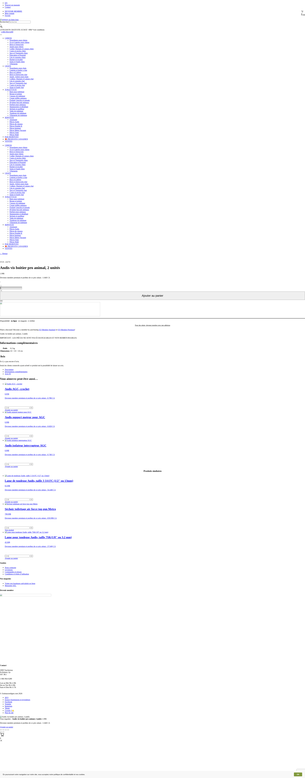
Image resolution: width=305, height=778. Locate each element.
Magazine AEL (10, 586)
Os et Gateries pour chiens (19, 42)
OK (298, 774)
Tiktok (7, 708)
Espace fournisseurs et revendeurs (17, 700)
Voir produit (9, 530)
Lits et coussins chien (17, 57)
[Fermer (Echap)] (1, 729)
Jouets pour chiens (16, 47)
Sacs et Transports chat (18, 83)
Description (9, 370)
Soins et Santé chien (17, 62)
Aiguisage (13, 120)
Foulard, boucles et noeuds (20, 100)
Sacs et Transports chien (19, 53)
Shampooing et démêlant (19, 107)
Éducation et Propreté (18, 55)
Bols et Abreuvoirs (17, 45)
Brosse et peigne (16, 94)
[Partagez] (3, 729)
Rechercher (4, 22)
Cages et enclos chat (17, 85)
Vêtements (14, 64)
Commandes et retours (13, 572)
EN (6, 3)
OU (1, 301)
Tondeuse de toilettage (18, 113)
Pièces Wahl (14, 135)
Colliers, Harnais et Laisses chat (21, 79)
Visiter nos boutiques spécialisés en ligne (20, 583)
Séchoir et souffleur (17, 109)
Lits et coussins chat (17, 81)
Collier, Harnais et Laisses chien (22, 49)
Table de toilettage (16, 111)
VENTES (8, 141)
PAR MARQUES (11, 137)
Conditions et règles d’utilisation (17, 574)
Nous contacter (10, 568)
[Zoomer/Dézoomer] (8, 729)
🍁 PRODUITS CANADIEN (16, 139)
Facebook (8, 702)
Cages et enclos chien (18, 51)
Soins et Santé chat (17, 87)
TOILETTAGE (11, 90)
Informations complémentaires (16, 372)
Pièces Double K (16, 126)
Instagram (8, 706)
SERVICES (9, 117)
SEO (6, 698)
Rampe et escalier (16, 60)
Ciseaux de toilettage (17, 96)
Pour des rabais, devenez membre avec (152, 325)
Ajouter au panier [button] (11, 410)
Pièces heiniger (15, 128)
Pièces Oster (14, 133)
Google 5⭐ (9, 711)
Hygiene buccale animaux (19, 102)
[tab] (155, 370)
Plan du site (9, 713)
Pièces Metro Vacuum (18, 130)
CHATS (8, 66)
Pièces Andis (14, 122)
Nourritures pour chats (18, 68)
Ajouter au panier (152, 295)
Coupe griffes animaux (18, 98)
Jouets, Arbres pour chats (19, 77)
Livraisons (9, 570)
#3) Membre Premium (66, 330)
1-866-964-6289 (7, 32)
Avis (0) (8, 374)
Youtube (8, 704)
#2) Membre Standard (47, 330)
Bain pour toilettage (17, 92)
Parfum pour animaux (18, 105)
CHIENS (8, 38)
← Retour (4, 254)
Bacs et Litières (15, 72)
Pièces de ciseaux (16, 124)
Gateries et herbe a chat (18, 70)
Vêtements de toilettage (18, 115)
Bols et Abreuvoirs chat (18, 75)
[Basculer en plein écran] (6, 729)
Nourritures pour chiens (18, 40)
